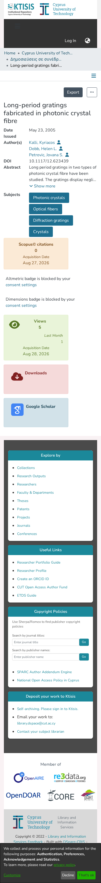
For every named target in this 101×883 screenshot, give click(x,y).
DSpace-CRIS (74, 841)
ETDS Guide (26, 595)
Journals (23, 525)
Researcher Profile (31, 570)
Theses (22, 500)
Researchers (27, 484)
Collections (26, 467)
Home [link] (10, 53)
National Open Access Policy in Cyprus (48, 680)
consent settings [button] (21, 285)
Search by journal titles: (28, 635)
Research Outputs (31, 476)
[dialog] (50, 863)
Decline (68, 875)
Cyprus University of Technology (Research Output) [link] (48, 53)
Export (73, 92)
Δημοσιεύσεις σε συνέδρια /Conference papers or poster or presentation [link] (36, 59)
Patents (23, 509)
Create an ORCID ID (33, 578)
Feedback (35, 841)
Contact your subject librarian (40, 731)
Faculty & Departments (35, 492)
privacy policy (64, 864)
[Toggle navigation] (17, 26)
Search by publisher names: (31, 650)
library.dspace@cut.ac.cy (36, 723)
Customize (12, 875)
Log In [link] (71, 41)
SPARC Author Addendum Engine (44, 672)
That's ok (86, 875)
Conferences (27, 533)
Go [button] (84, 642)
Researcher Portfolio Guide (38, 562)
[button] (21, 9)
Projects (23, 517)
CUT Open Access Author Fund (42, 587)
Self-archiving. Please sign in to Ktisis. (47, 708)
